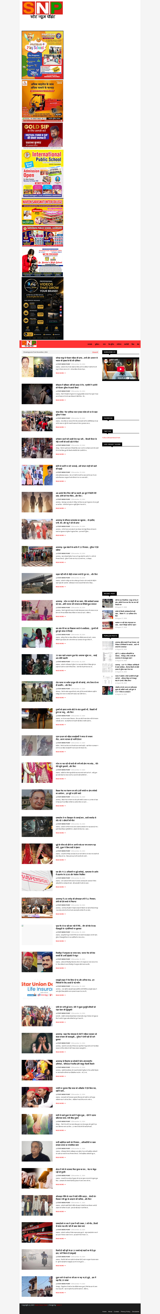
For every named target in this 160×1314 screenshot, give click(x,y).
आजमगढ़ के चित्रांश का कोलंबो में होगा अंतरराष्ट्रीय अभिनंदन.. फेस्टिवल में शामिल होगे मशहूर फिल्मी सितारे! (75, 1062)
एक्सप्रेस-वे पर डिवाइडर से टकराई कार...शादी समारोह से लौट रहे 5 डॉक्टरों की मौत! (76, 819)
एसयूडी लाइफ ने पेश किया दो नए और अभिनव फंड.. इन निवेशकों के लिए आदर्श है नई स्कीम (75, 981)
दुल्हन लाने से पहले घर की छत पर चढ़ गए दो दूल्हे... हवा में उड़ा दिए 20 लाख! (76, 1278)
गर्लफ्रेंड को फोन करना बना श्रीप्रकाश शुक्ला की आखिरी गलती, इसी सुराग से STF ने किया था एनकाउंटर (126, 689)
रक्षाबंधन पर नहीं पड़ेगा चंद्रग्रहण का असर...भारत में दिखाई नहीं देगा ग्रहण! (125, 624)
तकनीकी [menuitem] (126, 344)
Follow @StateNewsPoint (111, 438)
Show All (95, 352)
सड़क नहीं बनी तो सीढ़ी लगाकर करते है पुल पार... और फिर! (77, 574)
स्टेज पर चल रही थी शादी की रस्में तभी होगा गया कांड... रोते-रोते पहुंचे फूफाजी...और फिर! (77, 765)
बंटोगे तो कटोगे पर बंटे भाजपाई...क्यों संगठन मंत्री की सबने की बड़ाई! (76, 467)
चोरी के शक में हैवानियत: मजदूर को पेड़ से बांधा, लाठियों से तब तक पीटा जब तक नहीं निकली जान (126, 602)
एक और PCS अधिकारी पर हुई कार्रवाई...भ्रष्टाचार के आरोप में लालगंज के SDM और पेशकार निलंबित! (77, 873)
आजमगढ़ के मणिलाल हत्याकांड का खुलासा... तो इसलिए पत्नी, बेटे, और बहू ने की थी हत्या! (75, 521)
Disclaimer (135, 1311)
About (110, 1311)
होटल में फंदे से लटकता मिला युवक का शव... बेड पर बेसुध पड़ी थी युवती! (76, 1170)
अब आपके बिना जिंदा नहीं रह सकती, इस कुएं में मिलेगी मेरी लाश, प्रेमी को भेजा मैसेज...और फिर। (76, 494)
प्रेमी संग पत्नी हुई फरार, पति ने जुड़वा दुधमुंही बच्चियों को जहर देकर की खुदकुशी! (76, 1008)
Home (104, 1311)
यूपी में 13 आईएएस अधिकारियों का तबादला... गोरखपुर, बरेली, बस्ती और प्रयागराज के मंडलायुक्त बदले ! (125, 656)
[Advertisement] (118, 398)
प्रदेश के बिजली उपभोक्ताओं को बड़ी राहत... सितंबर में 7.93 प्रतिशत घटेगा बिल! (126, 613)
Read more (60, 373)
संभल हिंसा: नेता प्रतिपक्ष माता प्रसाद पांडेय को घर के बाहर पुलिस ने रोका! (77, 413)
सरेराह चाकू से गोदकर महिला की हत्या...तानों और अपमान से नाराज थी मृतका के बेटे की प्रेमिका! (77, 359)
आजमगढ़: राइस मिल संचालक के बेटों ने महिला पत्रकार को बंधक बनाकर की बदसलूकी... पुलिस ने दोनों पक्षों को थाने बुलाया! (76, 1037)
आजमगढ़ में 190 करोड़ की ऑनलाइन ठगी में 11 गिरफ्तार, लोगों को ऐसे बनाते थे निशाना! (76, 900)
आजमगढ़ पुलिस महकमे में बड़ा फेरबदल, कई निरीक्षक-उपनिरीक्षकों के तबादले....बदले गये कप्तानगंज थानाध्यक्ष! (127, 644)
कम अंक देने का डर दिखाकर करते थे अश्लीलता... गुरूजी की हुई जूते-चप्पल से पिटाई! (77, 629)
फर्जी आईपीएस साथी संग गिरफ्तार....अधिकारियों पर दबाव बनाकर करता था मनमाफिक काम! (76, 1143)
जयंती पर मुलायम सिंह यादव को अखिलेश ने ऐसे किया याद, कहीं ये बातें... (76, 1089)
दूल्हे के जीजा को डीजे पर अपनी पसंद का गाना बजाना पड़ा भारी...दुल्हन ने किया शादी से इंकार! (76, 846)
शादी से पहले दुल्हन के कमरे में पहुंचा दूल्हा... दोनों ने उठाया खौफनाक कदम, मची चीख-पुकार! (76, 1116)
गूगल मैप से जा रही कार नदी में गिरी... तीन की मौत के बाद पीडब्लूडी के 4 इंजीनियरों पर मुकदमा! (76, 927)
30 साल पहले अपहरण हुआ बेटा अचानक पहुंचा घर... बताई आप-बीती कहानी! (76, 656)
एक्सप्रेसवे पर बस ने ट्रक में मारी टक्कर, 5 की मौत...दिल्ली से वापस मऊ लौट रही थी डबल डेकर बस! (77, 1224)
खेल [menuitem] (138, 344)
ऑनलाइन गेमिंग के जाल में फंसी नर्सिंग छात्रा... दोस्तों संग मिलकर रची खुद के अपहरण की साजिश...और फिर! (76, 1197)
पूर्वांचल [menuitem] (97, 344)
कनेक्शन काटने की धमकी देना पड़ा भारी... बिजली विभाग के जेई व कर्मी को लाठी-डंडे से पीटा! (76, 440)
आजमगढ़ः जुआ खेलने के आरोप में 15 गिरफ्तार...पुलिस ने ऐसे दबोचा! (77, 548)
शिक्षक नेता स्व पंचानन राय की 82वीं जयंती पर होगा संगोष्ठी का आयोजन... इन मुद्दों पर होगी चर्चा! (76, 792)
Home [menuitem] (90, 344)
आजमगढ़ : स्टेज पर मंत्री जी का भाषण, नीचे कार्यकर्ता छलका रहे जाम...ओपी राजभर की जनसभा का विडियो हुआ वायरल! (77, 602)
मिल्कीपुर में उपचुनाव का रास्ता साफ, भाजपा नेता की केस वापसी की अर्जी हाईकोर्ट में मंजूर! (75, 954)
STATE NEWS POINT (63, 364)
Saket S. (59, 1305)
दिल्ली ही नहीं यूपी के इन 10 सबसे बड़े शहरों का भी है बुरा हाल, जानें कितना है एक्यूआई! (76, 1251)
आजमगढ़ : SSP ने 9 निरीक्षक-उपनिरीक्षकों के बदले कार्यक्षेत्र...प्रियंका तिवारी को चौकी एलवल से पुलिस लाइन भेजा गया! (127, 667)
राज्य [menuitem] (104, 344)
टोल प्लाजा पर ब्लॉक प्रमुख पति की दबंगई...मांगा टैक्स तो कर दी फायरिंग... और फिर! (77, 683)
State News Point (41, 1305)
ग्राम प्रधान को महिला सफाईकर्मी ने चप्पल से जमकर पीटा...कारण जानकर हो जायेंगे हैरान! (74, 738)
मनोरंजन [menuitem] (119, 344)
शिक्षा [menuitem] (133, 344)
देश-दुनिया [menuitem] (111, 344)
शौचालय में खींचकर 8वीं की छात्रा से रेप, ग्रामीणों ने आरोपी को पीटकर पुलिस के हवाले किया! (76, 386)
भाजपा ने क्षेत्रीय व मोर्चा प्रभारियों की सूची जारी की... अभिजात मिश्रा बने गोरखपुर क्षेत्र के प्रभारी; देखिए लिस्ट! (126, 678)
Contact (116, 1311)
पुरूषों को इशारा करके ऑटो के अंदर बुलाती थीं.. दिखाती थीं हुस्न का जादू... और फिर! (76, 710)
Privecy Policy (125, 1311)
